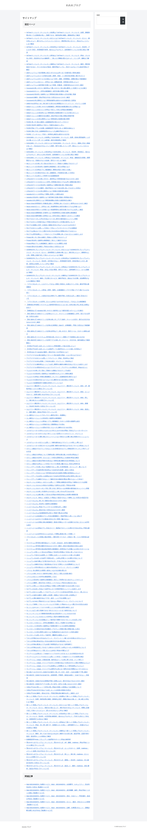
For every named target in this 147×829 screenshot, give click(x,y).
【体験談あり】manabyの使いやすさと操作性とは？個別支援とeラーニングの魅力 (54, 310)
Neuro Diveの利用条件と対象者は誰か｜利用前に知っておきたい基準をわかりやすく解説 (57, 203)
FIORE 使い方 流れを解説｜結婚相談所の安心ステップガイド (47, 122)
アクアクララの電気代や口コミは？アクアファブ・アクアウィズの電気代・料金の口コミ (57, 367)
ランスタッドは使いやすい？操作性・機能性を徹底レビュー (47, 635)
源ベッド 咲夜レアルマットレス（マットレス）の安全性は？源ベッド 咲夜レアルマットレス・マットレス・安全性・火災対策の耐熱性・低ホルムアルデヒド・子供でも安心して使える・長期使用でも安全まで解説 (57, 716)
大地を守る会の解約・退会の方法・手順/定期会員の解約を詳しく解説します (52, 693)
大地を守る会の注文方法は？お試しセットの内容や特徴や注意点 (48, 690)
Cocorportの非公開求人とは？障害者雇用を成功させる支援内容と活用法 (51, 100)
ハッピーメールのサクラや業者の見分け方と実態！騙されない (47, 519)
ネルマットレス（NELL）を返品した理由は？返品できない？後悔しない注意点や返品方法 (57, 497)
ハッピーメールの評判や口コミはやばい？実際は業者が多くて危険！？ (50, 534)
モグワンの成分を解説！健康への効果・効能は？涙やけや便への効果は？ (51, 595)
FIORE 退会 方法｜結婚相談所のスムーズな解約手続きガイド (47, 131)
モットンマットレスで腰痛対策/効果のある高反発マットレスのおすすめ (51, 613)
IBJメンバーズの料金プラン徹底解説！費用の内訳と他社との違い (48, 170)
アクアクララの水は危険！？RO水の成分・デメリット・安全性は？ (49, 361)
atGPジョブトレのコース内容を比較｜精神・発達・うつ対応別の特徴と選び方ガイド (55, 76)
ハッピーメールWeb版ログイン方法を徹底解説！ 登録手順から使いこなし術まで (54, 516)
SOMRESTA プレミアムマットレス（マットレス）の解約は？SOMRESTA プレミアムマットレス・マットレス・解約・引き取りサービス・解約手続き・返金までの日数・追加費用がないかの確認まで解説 (58, 278)
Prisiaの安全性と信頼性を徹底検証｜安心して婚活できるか (46, 240)
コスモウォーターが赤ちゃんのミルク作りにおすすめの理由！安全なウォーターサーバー (57, 430)
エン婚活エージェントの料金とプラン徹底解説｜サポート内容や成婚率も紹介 (53, 421)
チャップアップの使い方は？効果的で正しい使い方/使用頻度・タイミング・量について (56, 467)
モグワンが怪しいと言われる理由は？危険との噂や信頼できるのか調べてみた (53, 586)
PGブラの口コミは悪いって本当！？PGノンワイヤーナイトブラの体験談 (51, 228)
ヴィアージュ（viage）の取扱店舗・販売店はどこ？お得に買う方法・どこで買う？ (55, 660)
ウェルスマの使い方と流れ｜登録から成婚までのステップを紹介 (48, 370)
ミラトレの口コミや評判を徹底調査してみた (41, 576)
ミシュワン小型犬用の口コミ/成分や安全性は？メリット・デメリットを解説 (52, 567)
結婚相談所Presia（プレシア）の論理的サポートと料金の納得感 (48, 739)
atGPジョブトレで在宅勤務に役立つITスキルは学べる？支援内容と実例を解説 (53, 73)
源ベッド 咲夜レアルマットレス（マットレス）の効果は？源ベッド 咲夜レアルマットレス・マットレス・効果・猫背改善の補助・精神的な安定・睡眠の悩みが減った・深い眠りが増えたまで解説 (58, 699)
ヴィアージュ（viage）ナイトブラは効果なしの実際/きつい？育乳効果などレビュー (55, 666)
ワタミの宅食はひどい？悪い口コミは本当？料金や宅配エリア (47, 650)
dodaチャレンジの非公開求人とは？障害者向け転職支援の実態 (48, 119)
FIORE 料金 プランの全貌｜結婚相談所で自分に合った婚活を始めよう (50, 128)
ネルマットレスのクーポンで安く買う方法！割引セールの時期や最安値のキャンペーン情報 (57, 488)
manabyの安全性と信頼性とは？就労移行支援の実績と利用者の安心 (49, 197)
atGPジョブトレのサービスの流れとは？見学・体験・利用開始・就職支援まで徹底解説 (56, 79)
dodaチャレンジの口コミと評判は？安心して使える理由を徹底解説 (49, 110)
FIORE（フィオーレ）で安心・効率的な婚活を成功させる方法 (47, 134)
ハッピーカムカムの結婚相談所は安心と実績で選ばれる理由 (47, 513)
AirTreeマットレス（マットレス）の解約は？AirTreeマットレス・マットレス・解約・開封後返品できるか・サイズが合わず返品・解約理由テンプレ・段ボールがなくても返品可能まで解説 (58, 67)
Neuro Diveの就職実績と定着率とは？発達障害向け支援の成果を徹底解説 (51, 213)
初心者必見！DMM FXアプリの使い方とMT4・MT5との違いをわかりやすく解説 (53, 684)
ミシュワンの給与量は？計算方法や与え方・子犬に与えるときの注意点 (50, 561)
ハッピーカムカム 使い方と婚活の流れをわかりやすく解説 (46, 501)
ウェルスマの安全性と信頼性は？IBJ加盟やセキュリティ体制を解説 (49, 373)
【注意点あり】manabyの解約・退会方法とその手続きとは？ (47, 352)
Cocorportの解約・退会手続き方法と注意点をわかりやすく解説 (48, 97)
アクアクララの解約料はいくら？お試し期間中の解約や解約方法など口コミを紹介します (57, 364)
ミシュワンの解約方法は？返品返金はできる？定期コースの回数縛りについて (53, 564)
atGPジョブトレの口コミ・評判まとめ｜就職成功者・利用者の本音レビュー (52, 82)
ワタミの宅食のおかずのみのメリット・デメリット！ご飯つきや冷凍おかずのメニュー (56, 638)
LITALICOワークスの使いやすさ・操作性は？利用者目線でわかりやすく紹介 (52, 179)
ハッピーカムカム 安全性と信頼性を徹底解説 (41, 504)
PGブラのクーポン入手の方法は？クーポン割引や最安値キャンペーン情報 (52, 219)
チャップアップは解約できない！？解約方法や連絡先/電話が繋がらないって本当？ (54, 479)
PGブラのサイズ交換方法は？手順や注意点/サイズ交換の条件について (50, 222)
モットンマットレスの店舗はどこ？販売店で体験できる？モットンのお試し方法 (53, 620)
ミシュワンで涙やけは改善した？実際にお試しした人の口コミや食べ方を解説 (53, 555)
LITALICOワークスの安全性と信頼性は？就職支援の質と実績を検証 (49, 185)
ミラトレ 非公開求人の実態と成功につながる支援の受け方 (46, 570)
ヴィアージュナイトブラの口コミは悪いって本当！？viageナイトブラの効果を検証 (55, 657)
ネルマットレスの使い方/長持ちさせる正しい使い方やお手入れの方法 (50, 491)
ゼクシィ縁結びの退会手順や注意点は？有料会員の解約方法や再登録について (53, 461)
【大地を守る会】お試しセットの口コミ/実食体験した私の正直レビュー (51, 346)
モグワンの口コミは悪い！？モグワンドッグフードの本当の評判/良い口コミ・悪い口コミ (57, 592)
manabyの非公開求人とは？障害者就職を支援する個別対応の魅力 (49, 200)
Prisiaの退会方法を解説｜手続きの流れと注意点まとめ (45, 246)
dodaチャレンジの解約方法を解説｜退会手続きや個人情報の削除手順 (50, 116)
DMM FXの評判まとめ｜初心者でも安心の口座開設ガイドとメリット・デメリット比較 (56, 103)
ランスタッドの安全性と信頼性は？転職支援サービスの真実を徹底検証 (50, 626)
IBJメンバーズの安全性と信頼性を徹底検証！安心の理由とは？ (48, 166)
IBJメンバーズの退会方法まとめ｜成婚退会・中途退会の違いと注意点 (50, 173)
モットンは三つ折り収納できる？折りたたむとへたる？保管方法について (51, 610)
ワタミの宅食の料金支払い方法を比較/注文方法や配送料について (48, 641)
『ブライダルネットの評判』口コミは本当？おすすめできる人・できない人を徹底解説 (56, 301)
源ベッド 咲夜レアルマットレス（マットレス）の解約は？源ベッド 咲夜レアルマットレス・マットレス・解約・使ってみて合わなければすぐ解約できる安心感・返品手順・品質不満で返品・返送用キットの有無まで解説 (58, 733)
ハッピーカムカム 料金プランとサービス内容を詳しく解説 (46, 507)
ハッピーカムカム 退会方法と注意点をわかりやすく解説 (45, 510)
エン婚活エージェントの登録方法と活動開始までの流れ (45, 424)
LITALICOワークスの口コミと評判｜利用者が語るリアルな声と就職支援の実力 (53, 182)
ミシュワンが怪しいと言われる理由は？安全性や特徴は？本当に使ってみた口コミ (54, 552)
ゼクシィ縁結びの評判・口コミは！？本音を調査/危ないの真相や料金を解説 (52, 457)
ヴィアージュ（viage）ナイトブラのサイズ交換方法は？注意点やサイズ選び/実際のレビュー (58, 663)
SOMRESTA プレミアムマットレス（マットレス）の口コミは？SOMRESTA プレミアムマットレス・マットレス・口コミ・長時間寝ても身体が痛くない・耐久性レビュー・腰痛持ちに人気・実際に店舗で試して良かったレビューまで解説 (58, 252)
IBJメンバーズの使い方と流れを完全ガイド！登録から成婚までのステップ (52, 163)
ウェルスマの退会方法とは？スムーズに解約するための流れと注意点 (50, 380)
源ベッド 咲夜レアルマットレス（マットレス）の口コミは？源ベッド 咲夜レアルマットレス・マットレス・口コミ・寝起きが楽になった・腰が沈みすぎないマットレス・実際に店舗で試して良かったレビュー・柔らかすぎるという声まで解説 (57, 707)
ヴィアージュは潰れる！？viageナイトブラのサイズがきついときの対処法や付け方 (55, 653)
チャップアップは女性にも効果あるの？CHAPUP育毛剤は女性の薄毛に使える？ (54, 476)
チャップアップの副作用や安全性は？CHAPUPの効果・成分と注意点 (50, 470)
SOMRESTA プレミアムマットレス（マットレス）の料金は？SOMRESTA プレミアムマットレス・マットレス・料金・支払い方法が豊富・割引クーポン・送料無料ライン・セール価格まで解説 (58, 269)
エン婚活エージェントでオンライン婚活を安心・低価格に (46, 415)
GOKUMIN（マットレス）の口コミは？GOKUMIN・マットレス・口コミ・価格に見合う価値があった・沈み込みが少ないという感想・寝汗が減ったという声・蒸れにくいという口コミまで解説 (58, 146)
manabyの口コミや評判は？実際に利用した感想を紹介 (45, 194)
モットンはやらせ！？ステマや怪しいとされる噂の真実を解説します (50, 607)
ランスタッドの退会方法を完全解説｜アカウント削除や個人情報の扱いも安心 (53, 629)
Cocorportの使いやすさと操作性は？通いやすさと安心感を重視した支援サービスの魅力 (56, 88)
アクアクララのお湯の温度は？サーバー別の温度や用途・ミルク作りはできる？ (53, 355)
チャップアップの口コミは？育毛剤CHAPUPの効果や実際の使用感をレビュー (53, 473)
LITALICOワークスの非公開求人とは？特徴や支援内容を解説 (47, 191)
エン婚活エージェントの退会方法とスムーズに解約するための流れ (49, 427)
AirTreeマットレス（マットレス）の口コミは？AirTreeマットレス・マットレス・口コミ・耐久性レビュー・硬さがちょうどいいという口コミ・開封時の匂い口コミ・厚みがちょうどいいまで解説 (58, 41)
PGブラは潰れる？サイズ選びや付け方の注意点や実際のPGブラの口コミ (51, 231)
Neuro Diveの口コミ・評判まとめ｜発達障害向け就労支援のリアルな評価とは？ (53, 206)
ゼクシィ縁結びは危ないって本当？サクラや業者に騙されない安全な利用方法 (53, 464)
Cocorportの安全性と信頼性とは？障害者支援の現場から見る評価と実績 (51, 94)
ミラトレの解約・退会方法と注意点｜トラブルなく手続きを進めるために (51, 583)
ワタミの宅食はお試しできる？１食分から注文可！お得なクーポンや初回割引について (56, 647)
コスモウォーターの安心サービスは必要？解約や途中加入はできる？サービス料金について (57, 445)
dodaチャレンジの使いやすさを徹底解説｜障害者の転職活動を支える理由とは (53, 106)
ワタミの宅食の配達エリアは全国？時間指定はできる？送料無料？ (49, 644)
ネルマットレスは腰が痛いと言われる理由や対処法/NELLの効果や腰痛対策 (52, 494)
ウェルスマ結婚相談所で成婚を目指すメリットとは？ (44, 383)
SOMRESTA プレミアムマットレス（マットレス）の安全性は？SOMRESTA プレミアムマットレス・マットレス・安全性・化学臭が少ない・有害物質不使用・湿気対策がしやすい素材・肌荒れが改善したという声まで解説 (58, 261)
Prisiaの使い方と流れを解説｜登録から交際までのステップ (46, 237)
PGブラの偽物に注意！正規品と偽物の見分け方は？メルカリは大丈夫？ (51, 225)
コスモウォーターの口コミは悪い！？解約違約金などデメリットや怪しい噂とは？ (54, 442)
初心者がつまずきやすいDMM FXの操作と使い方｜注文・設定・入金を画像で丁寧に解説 (57, 672)
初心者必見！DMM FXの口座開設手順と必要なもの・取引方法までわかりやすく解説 (55, 681)
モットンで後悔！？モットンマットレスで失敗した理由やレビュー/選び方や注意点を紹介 (57, 604)
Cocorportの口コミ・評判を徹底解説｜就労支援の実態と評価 (47, 91)
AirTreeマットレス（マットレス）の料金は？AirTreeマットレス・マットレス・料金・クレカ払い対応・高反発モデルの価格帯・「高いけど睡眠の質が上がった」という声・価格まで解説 (58, 58)
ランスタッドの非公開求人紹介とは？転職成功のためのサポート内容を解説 (52, 632)
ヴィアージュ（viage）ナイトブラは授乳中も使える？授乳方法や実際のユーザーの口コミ (57, 669)
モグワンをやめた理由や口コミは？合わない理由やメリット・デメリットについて (54, 601)
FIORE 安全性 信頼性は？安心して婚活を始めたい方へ (45, 125)
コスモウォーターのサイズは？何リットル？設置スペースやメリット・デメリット (54, 433)
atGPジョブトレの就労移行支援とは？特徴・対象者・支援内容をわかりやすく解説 (54, 85)
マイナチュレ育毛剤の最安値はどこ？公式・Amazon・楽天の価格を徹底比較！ (53, 543)
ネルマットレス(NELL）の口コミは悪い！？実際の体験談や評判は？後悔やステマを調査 (56, 482)
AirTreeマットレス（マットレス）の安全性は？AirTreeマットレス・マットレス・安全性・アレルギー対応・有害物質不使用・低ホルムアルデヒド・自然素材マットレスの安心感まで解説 (58, 49)
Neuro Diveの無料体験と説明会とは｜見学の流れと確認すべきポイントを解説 (53, 216)
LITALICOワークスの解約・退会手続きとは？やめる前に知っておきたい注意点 (53, 188)
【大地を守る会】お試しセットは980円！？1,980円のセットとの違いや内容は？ (54, 349)
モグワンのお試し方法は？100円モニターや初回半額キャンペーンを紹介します (53, 589)
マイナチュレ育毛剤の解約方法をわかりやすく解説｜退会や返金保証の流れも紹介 (54, 546)
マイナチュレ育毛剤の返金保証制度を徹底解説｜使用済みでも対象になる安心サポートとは (57, 549)
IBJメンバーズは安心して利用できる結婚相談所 (42, 176)
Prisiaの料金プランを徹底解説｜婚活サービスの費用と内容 (46, 243)
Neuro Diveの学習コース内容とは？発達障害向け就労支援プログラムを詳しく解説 (54, 209)
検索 (98, 15)
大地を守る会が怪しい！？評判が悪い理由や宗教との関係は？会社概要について (53, 687)
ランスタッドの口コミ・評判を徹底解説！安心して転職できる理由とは (50, 623)
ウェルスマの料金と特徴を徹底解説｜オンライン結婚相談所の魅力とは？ (51, 377)
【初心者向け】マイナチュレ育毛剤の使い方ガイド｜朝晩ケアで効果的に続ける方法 (55, 337)
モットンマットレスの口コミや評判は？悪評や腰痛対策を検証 (47, 616)
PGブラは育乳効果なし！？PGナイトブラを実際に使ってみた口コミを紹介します (54, 234)
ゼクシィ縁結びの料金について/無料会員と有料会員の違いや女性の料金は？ (52, 454)
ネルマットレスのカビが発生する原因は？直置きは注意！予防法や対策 (50, 485)
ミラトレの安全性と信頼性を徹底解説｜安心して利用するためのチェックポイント (54, 580)
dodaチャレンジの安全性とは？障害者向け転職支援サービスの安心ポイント (52, 113)
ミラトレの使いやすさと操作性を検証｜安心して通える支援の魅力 (49, 573)
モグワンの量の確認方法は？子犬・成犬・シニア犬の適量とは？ (48, 598)
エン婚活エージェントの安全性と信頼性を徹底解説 (44, 418)
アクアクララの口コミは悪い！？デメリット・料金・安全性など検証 (50, 358)
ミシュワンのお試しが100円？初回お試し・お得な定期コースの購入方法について (54, 558)
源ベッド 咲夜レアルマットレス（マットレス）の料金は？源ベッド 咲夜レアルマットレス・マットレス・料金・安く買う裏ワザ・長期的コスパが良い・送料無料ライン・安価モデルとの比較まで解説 (58, 725)
